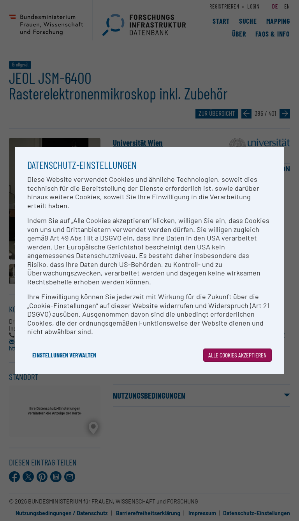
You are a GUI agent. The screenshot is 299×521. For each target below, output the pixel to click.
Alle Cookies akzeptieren (237, 355)
